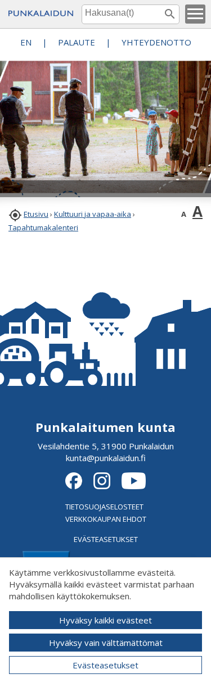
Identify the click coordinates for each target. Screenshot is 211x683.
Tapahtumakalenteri (43, 227)
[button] (195, 14)
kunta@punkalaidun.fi (106, 457)
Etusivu (36, 214)
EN (26, 42)
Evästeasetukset (105, 665)
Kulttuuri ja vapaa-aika (92, 214)
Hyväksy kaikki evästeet (105, 620)
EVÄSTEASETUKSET (106, 539)
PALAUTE (76, 42)
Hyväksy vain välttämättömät (106, 642)
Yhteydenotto (156, 42)
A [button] (183, 214)
